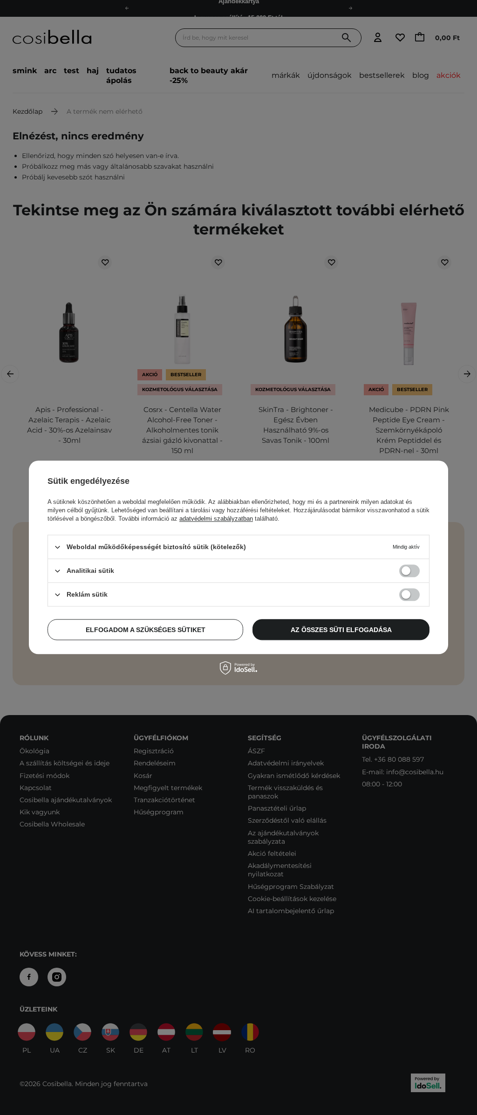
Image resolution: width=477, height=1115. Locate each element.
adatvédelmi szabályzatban (216, 518)
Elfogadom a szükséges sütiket (145, 629)
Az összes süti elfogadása (341, 629)
